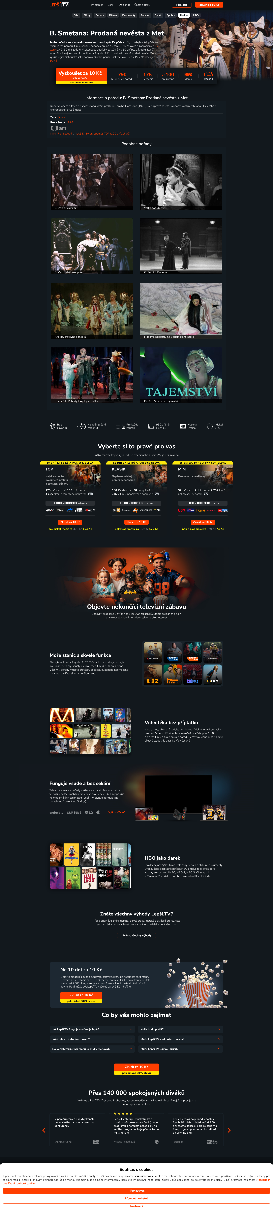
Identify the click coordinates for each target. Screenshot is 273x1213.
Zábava (145, 15)
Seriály (100, 15)
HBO (196, 15)
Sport (158, 15)
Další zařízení (116, 812)
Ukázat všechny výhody (136, 935)
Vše (76, 15)
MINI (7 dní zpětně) (61, 134)
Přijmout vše (136, 1191)
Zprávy (171, 15)
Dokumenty (128, 15)
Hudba (184, 15)
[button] (44, 1130)
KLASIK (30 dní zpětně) (89, 134)
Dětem (113, 15)
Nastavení (136, 1206)
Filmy (87, 15)
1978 (69, 122)
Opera (61, 117)
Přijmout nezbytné (136, 1198)
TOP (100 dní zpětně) (117, 134)
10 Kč (53, 61)
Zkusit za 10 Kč (209, 5)
